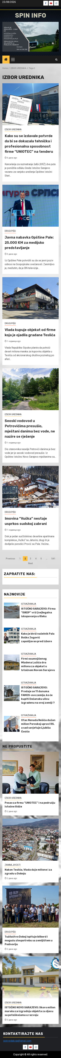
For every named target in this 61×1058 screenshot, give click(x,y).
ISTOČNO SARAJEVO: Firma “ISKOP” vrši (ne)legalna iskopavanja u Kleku (38, 612)
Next (30, 563)
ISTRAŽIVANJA (28, 604)
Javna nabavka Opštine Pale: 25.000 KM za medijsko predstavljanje (29, 242)
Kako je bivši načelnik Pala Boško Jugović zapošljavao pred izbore (37, 637)
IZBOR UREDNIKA (13, 129)
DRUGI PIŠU (10, 231)
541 (53, 558)
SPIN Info (30, 15)
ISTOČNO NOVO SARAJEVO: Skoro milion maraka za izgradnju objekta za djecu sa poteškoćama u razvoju (30, 1011)
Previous (10, 558)
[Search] (56, 60)
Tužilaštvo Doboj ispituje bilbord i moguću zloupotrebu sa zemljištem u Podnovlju (29, 940)
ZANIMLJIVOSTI (12, 865)
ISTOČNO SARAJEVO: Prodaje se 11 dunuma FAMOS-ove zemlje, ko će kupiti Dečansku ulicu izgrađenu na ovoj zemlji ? (38, 695)
